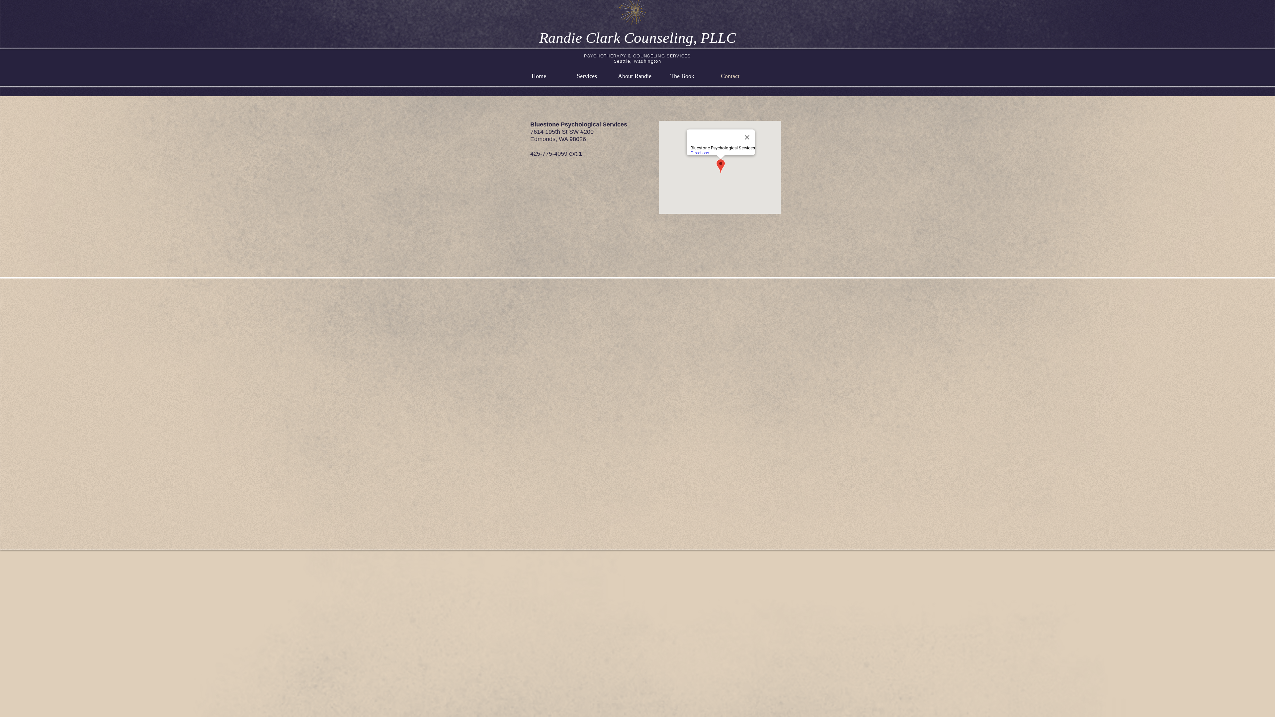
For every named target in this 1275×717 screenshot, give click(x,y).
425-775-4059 (548, 153)
